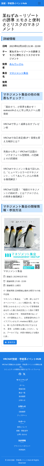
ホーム (22, 385)
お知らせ (22, 400)
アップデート (22, 415)
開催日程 (22, 389)
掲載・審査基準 (22, 431)
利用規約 (22, 450)
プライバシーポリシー (22, 446)
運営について (22, 427)
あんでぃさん (16, 64)
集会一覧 (22, 393)
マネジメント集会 (18, 73)
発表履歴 (22, 396)
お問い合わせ (22, 434)
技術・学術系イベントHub (14, 3)
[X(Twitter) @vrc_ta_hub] (24, 374)
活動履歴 (22, 412)
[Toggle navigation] (39, 3)
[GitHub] (20, 374)
